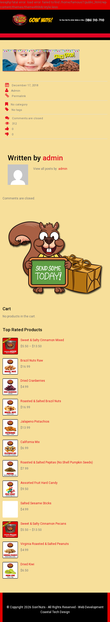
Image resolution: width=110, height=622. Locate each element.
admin (15, 90)
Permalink (19, 96)
